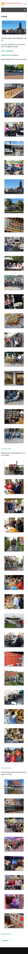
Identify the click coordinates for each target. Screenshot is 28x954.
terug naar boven (6, 449)
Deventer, (4, 44)
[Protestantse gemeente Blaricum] (14, 3)
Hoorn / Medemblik (7, 51)
